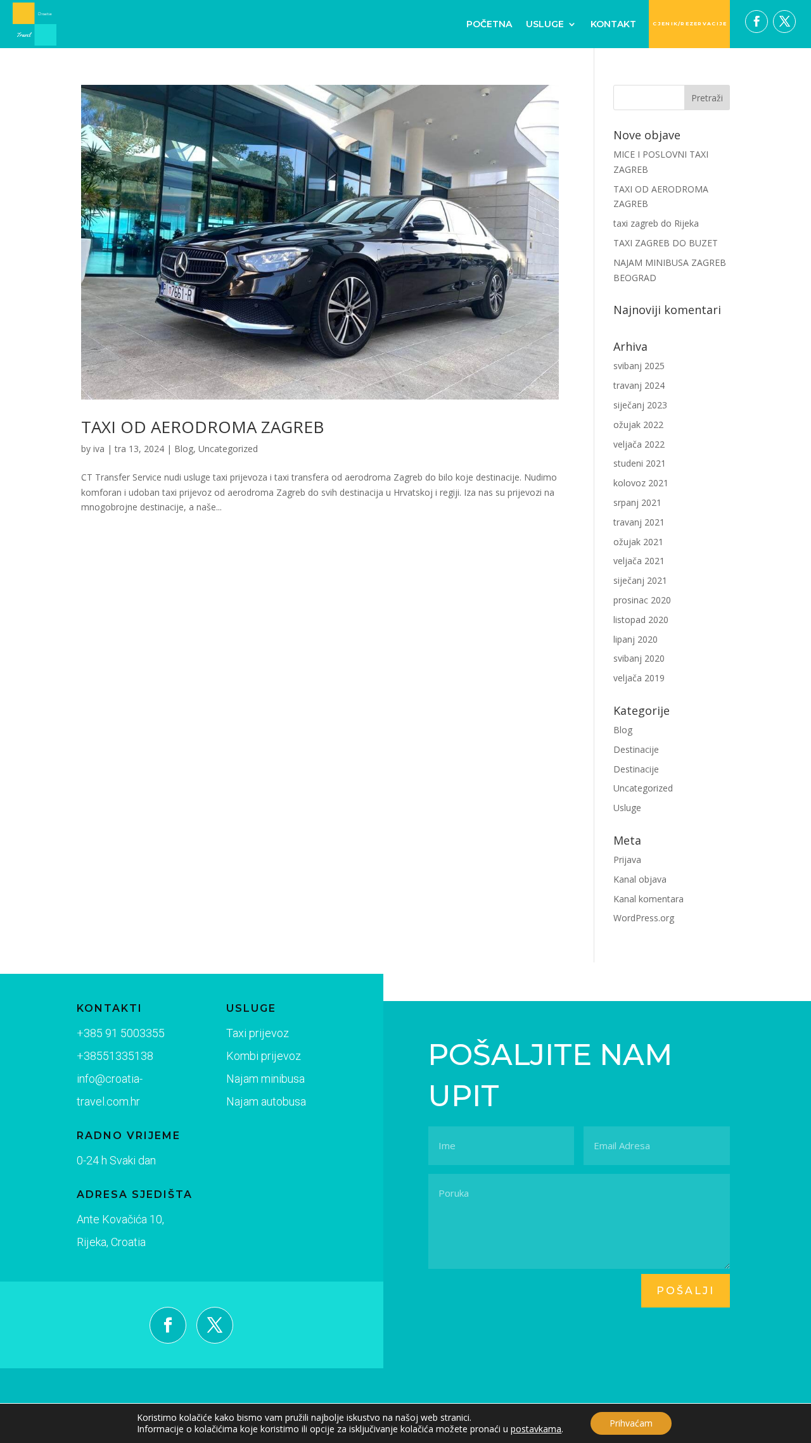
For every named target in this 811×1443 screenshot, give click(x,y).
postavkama (536, 1429)
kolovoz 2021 (640, 483)
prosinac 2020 (642, 600)
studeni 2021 (639, 463)
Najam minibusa (265, 1078)
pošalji (685, 1291)
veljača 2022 (639, 444)
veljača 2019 (639, 678)
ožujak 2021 (638, 542)
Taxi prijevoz (257, 1033)
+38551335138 (115, 1055)
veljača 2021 (639, 561)
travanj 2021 (639, 522)
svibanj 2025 (639, 366)
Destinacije (636, 749)
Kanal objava (640, 879)
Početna (489, 24)
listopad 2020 (640, 620)
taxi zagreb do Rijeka (656, 223)
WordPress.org (643, 918)
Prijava (627, 860)
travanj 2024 (639, 385)
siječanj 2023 (640, 405)
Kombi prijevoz (263, 1055)
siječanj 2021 (640, 580)
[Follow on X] (784, 21)
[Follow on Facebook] (756, 21)
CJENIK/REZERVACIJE (690, 24)
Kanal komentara (648, 899)
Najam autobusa (266, 1101)
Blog (183, 449)
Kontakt (613, 24)
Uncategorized (228, 449)
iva (99, 449)
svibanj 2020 (639, 658)
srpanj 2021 (637, 502)
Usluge (545, 24)
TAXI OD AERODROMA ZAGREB (202, 426)
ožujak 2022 (638, 425)
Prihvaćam (631, 1423)
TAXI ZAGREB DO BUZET (665, 243)
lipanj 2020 (635, 639)
